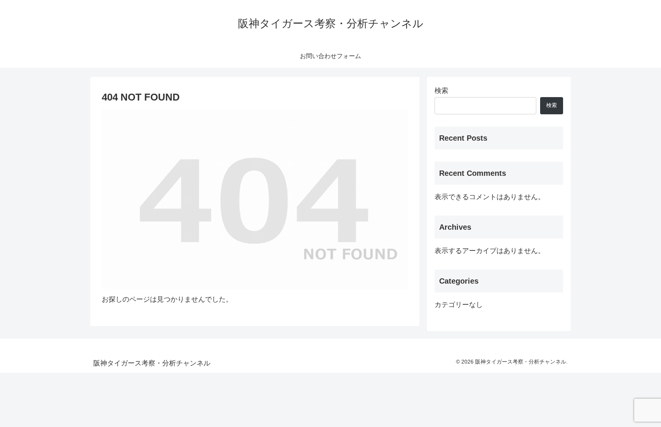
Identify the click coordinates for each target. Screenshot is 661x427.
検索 (441, 90)
